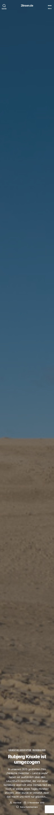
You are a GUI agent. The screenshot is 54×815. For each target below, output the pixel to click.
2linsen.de (27, 5)
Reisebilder (39, 750)
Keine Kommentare (29, 807)
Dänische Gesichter (20, 750)
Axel (19, 802)
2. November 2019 (35, 802)
